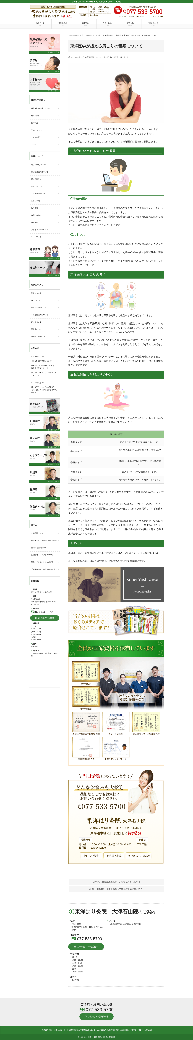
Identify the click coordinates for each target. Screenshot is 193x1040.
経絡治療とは (36, 179)
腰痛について (36, 293)
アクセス (130, 24)
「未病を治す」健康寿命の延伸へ (44, 569)
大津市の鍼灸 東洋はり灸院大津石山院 (101, 1037)
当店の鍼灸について (38, 165)
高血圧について (37, 329)
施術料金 (85, 24)
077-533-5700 (87, 939)
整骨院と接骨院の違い (39, 548)
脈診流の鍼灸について (39, 172)
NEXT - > (116, 889)
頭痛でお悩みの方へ (38, 308)
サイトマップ (36, 237)
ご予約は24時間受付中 (86, 946)
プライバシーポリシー (39, 230)
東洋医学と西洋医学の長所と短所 (44, 540)
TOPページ (40, 24)
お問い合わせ (153, 24)
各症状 (115, 57)
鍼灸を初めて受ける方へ (40, 108)
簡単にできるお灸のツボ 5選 (42, 562)
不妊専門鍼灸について (39, 315)
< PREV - (116, 882)
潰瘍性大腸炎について (39, 336)
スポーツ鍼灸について (39, 194)
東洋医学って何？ (38, 533)
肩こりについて (37, 300)
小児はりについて (38, 186)
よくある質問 (36, 137)
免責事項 (34, 222)
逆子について (36, 322)
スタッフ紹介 (108, 24)
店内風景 (34, 208)
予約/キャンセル (37, 130)
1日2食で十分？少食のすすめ (42, 555)
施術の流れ (63, 24)
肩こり (126, 57)
